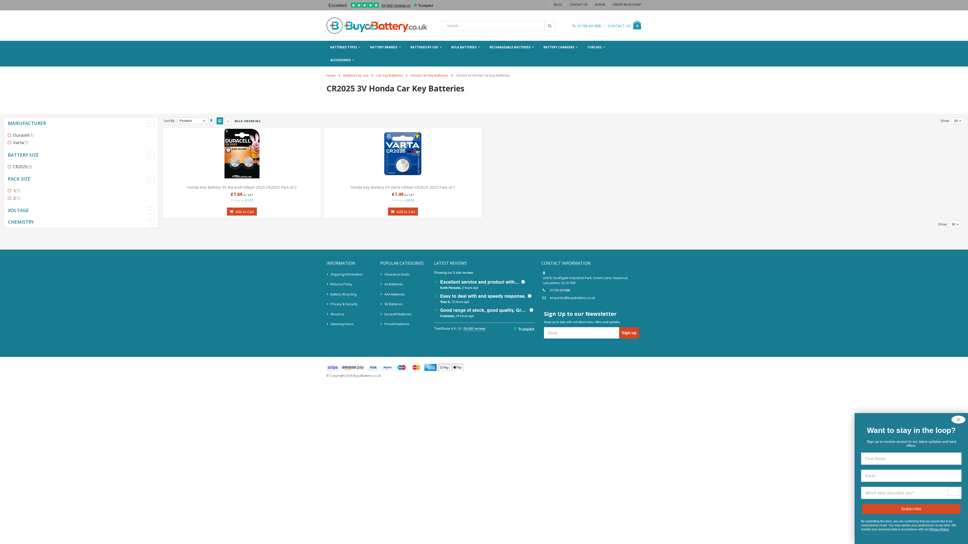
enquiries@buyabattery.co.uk (572, 297)
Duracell (24, 135)
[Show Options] (953, 491)
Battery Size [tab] (23, 155)
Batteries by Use (356, 75)
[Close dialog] (958, 420)
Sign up (629, 333)
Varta (21, 142)
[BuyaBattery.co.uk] (376, 25)
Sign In (600, 4)
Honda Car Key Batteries (429, 75)
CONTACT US (619, 25)
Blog (558, 4)
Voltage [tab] (18, 210)
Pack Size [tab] (19, 179)
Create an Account (627, 4)
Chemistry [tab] (21, 222)
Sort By (169, 120)
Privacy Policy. (939, 529)
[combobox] (498, 26)
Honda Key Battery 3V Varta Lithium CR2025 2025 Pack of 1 (402, 187)
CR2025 (23, 166)
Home (331, 75)
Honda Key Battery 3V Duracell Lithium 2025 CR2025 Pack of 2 (242, 187)
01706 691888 (560, 290)
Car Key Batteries (389, 75)
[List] (228, 120)
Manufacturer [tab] (27, 123)
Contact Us (578, 4)
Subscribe (911, 509)
